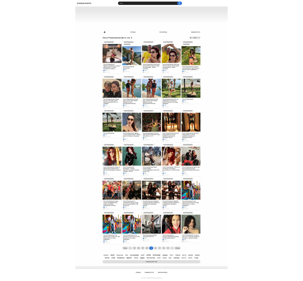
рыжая (165, 257)
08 (147, 248)
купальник (156, 255)
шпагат (190, 257)
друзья (190, 255)
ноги (142, 255)
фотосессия (151, 258)
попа (126, 255)
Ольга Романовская (108, 42)
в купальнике (127, 44)
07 (142, 248)
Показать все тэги (151, 261)
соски (158, 257)
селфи (148, 255)
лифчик (136, 257)
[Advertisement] (151, 18)
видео (142, 258)
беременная (120, 258)
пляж (113, 258)
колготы (183, 257)
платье (177, 255)
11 (159, 248)
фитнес (107, 258)
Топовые (132, 32)
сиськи (197, 255)
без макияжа (134, 255)
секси (112, 255)
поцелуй (106, 255)
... (130, 248)
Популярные (163, 32)
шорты (184, 255)
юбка (170, 257)
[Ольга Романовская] (155, 144)
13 (168, 248)
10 (155, 248)
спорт (171, 255)
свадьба (165, 255)
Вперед (177, 248)
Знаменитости (195, 32)
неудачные (119, 255)
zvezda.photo (149, 277)
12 (163, 248)
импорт (129, 258)
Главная (105, 32)
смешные (176, 258)
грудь (196, 258)
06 (138, 248)
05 (134, 248)
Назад (125, 248)
